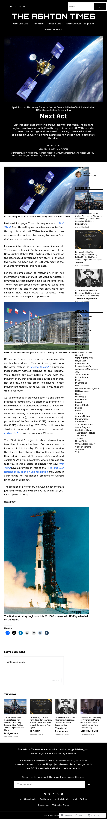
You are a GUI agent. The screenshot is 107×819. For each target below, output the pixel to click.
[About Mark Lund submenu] (29, 23)
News (78, 394)
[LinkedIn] (24, 6)
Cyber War (80, 335)
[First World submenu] (43, 23)
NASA (39, 110)
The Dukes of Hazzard (85, 433)
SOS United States (53, 29)
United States (81, 441)
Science (79, 413)
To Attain (79, 262)
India (43, 152)
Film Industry (87, 216)
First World (38, 23)
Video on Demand (83, 446)
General (60, 107)
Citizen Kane (80, 290)
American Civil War (84, 316)
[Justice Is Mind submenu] (62, 23)
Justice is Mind (87, 107)
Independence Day (84, 366)
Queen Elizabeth (18, 155)
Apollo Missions (19, 107)
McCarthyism (81, 377)
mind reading (67, 152)
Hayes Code (80, 360)
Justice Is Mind (54, 23)
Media (78, 380)
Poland (78, 402)
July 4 (77, 371)
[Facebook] (11, 6)
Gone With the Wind (84, 358)
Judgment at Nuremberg (86, 369)
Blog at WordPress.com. (53, 815)
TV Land (78, 438)
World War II (80, 449)
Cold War (90, 252)
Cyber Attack (81, 333)
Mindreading (81, 382)
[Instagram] (15, 6)
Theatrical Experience (86, 298)
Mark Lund (49, 760)
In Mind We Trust (73, 23)
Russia (78, 410)
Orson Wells (80, 396)
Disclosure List (89, 730)
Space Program (82, 427)
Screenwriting (64, 110)
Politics (78, 408)
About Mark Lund (20, 23)
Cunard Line (16, 152)
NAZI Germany (82, 391)
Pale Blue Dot (81, 399)
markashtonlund (53, 145)
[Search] (100, 6)
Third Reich (80, 435)
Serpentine (89, 23)
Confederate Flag (83, 330)
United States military (85, 444)
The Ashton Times (54, 16)
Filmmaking (32, 107)
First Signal (89, 221)
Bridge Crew (81, 224)
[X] (28, 6)
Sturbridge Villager (84, 430)
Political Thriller (94, 218)
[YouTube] (20, 6)
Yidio (77, 452)
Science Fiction (49, 110)
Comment (55, 680)
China (78, 322)
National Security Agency (87, 388)
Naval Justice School (83, 152)
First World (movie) (47, 107)
